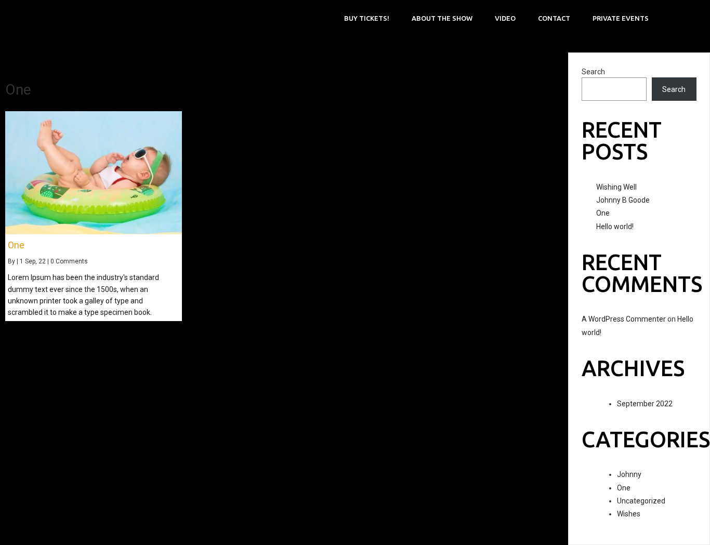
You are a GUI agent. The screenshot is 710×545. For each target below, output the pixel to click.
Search (593, 72)
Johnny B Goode (623, 200)
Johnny (629, 474)
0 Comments (69, 261)
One (603, 213)
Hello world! (615, 226)
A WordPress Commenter (624, 319)
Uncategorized (641, 501)
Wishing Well (616, 187)
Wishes (628, 514)
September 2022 (645, 404)
